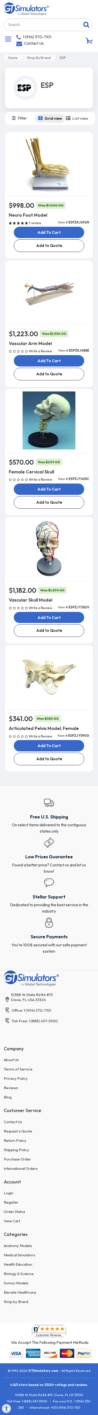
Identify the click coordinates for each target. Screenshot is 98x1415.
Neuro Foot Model (28, 215)
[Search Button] (86, 24)
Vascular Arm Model (30, 343)
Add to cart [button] (49, 232)
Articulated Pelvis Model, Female (44, 728)
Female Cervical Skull (31, 472)
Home (13, 57)
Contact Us (34, 43)
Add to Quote (49, 245)
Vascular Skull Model (30, 600)
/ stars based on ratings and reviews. (49, 1385)
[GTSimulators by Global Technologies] (26, 8)
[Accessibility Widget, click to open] (7, 1408)
